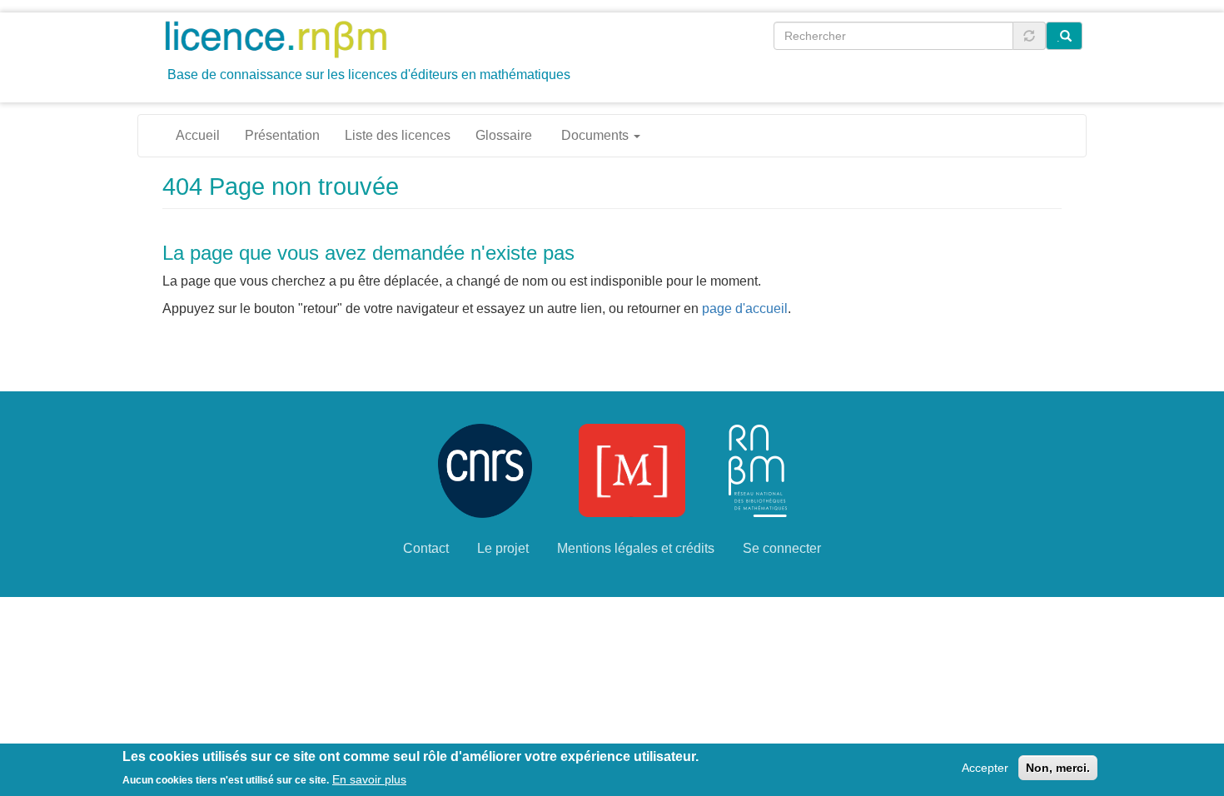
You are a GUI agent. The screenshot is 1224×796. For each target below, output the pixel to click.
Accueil (198, 135)
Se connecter (782, 548)
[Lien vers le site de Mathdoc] (632, 469)
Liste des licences (397, 135)
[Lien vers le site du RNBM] (758, 469)
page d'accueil (745, 308)
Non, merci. (1058, 767)
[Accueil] (282, 39)
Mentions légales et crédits (635, 548)
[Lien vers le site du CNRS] (485, 469)
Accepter (985, 767)
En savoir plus (369, 778)
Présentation (282, 135)
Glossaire (503, 135)
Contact (426, 548)
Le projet (503, 548)
